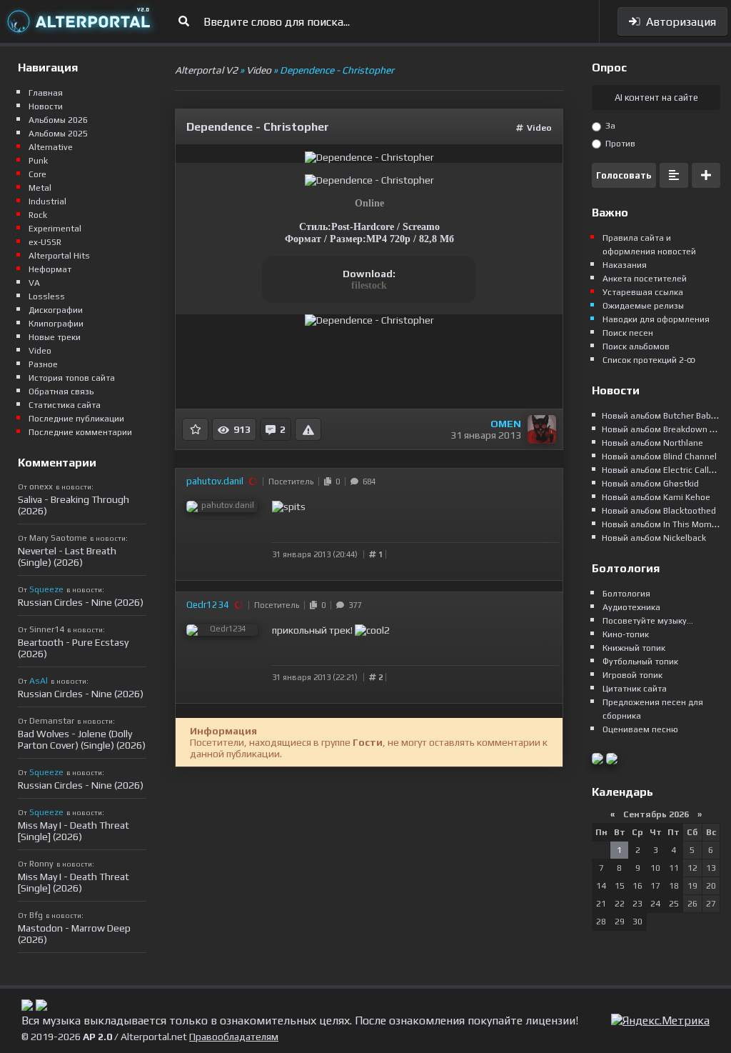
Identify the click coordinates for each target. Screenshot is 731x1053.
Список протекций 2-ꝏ (649, 360)
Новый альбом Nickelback (654, 538)
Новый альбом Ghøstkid (650, 484)
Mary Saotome (58, 538)
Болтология (626, 594)
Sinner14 (46, 629)
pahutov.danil (214, 481)
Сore (37, 174)
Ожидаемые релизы (643, 306)
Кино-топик (626, 634)
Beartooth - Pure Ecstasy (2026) (73, 648)
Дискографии (56, 310)
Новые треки (55, 337)
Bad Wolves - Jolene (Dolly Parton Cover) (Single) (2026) (82, 739)
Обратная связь (61, 391)
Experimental (55, 229)
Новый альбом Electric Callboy (662, 470)
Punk (38, 161)
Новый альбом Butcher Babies (662, 416)
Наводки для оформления (656, 319)
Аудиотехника (631, 607)
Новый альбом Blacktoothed (659, 511)
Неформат (50, 269)
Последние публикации (76, 419)
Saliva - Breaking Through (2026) (73, 505)
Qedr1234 (207, 604)
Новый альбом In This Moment (663, 524)
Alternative (51, 147)
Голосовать (624, 175)
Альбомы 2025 (58, 134)
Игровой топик (632, 675)
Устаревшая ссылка (643, 292)
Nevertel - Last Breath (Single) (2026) (67, 556)
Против (619, 144)
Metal (40, 188)
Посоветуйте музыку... (648, 621)
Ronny (41, 864)
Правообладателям (233, 1036)
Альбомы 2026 (58, 120)
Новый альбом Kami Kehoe (656, 497)
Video (539, 128)
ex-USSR (45, 242)
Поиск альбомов (636, 346)
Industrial (47, 201)
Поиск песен (628, 333)
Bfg (36, 915)
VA (34, 283)
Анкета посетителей (645, 279)
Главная (46, 93)
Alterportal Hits (59, 256)
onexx (41, 486)
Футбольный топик (640, 662)
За (609, 126)
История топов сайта (72, 378)
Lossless (47, 296)
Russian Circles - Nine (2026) (80, 602)
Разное (43, 364)
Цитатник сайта (635, 689)
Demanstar (51, 721)
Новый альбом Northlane (652, 443)
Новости (46, 106)
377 (352, 605)
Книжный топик (634, 648)
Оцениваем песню (640, 729)
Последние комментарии (80, 432)
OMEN (505, 423)
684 (366, 481)
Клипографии (56, 324)
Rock (38, 215)
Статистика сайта (65, 405)
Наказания (625, 265)
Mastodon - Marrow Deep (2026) (74, 933)
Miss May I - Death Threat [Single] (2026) (73, 830)
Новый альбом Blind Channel (659, 456)
